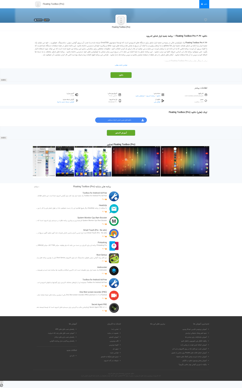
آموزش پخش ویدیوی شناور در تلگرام (195, 360)
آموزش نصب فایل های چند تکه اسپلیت (61, 333)
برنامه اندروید (150, 96)
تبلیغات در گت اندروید (111, 360)
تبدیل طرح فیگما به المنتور (109, 357)
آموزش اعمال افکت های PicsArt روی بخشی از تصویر (189, 353)
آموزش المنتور (121, 133)
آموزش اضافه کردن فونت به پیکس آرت (193, 345)
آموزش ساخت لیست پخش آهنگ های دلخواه (191, 357)
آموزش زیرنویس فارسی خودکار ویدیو (195, 329)
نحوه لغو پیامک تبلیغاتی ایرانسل (196, 333)
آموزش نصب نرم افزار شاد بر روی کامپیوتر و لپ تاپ (189, 349)
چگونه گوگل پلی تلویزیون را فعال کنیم (194, 341)
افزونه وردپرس (113, 345)
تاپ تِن (72, 355)
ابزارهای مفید (139, 96)
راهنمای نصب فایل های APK (64, 329)
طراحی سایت (114, 353)
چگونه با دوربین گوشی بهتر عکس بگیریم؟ (193, 364)
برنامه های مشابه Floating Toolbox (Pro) (92, 187)
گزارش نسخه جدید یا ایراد (65, 102)
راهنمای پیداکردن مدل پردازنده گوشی (62, 341)
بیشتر (36, 186)
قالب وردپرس (114, 341)
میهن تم (115, 349)
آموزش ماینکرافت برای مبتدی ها (196, 337)
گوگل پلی (157, 102)
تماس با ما (115, 329)
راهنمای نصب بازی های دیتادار (64, 337)
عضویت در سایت (112, 333)
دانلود (121, 75)
